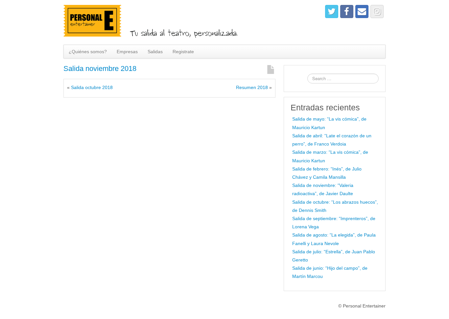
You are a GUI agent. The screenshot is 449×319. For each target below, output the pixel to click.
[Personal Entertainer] (155, 22)
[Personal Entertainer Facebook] (346, 11)
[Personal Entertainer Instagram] (377, 11)
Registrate (183, 51)
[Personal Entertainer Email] (361, 11)
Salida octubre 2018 (92, 87)
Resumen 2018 (252, 87)
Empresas (127, 51)
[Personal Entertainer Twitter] (331, 11)
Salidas (155, 51)
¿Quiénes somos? (88, 51)
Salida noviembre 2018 (99, 68)
